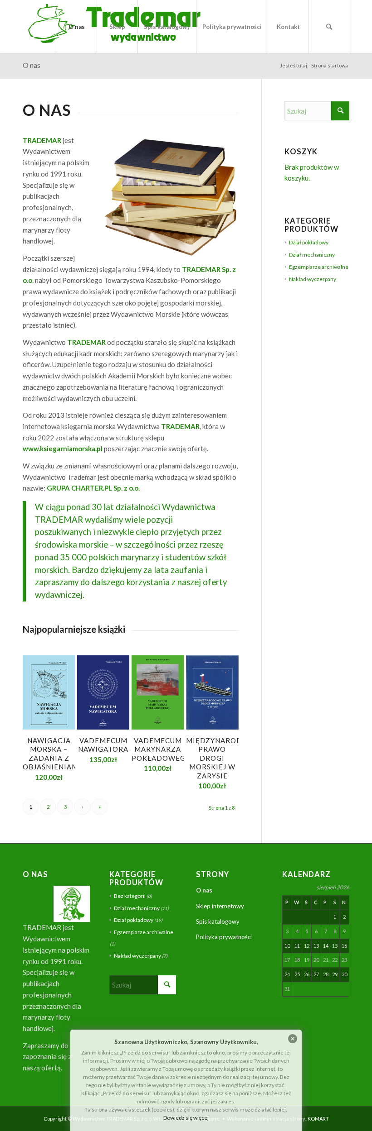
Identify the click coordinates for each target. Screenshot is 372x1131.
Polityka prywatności (224, 936)
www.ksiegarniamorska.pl (63, 448)
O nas (31, 65)
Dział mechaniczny (312, 254)
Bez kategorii (130, 895)
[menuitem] (76, 26)
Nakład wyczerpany (312, 279)
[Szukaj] (328, 26)
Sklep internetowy (220, 906)
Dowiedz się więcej (186, 1117)
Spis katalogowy (218, 921)
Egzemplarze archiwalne (318, 266)
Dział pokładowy (308, 242)
